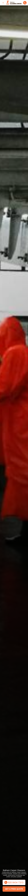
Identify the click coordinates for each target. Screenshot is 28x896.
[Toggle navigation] (3, 2)
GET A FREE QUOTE (14, 889)
